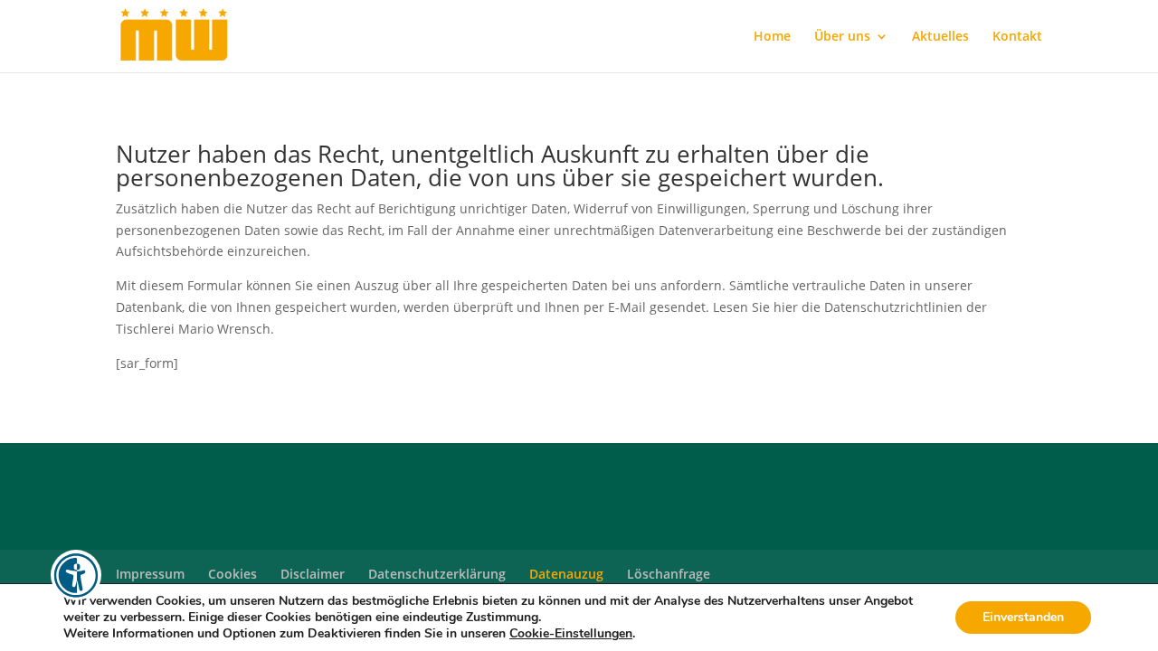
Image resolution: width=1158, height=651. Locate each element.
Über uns (842, 37)
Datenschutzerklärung (437, 573)
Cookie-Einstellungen (570, 634)
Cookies (232, 573)
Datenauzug (566, 573)
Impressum (150, 573)
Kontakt (1017, 37)
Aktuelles (940, 37)
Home (772, 37)
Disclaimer (312, 573)
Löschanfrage (668, 573)
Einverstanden (1023, 617)
